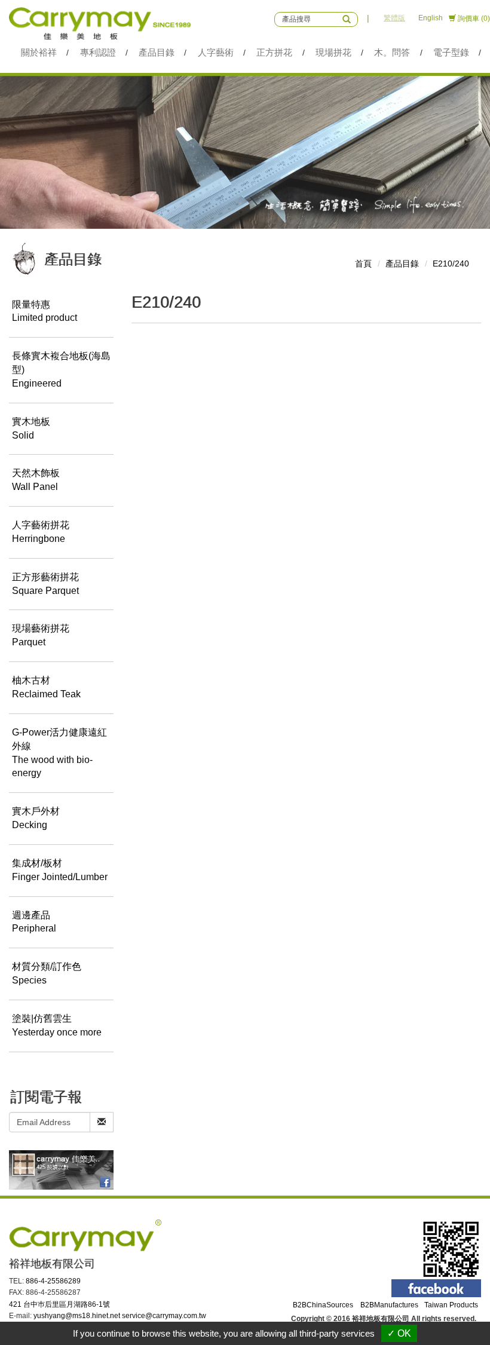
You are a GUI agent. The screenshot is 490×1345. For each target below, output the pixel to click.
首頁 (363, 263)
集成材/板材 (60, 870)
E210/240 (451, 263)
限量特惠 (44, 311)
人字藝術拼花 (40, 532)
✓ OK (399, 1333)
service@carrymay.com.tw (164, 1316)
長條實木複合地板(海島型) (61, 369)
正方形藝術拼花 (45, 584)
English (430, 18)
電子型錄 (451, 52)
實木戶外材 (36, 818)
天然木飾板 (36, 480)
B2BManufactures (389, 1305)
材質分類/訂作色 (46, 973)
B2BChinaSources (323, 1305)
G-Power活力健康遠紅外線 (59, 753)
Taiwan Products (451, 1305)
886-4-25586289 (53, 1281)
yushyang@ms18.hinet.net (76, 1316)
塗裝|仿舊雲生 (57, 1025)
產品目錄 (402, 263)
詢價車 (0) (473, 18)
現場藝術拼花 (40, 635)
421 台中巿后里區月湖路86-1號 (59, 1304)
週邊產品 (34, 922)
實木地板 (31, 428)
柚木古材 (46, 687)
